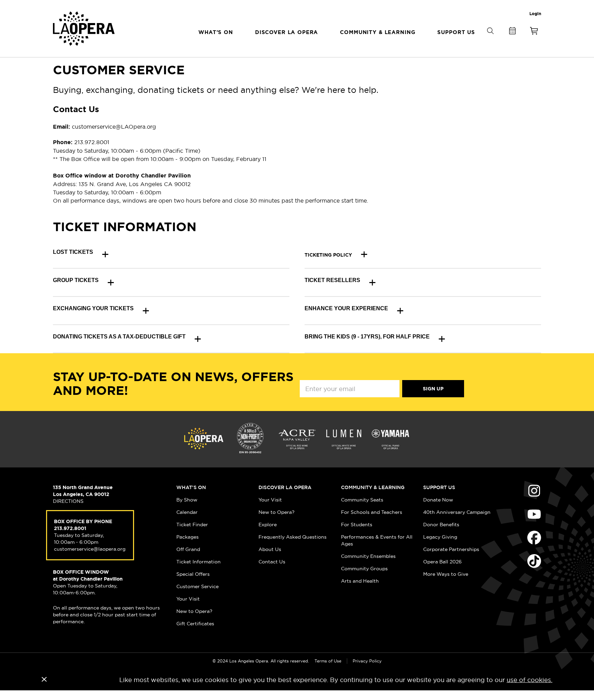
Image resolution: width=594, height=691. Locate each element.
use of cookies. (529, 680)
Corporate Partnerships (451, 549)
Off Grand (188, 549)
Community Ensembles (368, 556)
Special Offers (193, 574)
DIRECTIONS (68, 501)
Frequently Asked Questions (292, 537)
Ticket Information (198, 562)
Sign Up (433, 389)
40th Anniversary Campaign (457, 512)
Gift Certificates (195, 623)
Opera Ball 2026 (442, 562)
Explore (267, 524)
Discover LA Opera (284, 487)
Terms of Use (328, 660)
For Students (356, 524)
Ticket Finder (192, 524)
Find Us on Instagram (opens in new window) (534, 491)
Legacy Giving (440, 537)
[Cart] (534, 32)
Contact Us (271, 562)
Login (535, 14)
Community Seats (362, 500)
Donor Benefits (441, 524)
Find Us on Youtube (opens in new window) (534, 514)
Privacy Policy (367, 660)
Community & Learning (373, 487)
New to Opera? (194, 611)
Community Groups (364, 568)
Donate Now (438, 500)
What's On (191, 487)
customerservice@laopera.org (89, 549)
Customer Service (197, 586)
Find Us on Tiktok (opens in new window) (534, 561)
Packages (187, 537)
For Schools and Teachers (371, 512)
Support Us (439, 487)
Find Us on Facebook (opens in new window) (534, 537)
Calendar (187, 512)
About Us (269, 549)
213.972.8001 (70, 528)
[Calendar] (512, 32)
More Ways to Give (445, 574)
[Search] (490, 42)
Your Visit (188, 599)
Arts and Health (360, 581)
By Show (186, 500)
